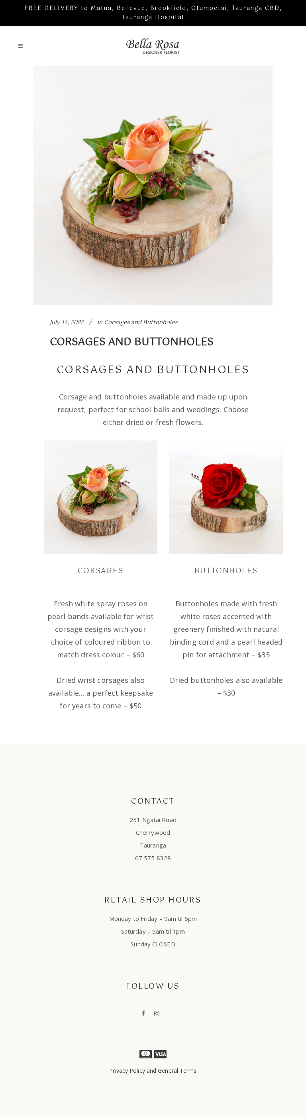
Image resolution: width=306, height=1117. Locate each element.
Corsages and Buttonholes (140, 322)
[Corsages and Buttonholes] (153, 185)
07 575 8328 (153, 858)
